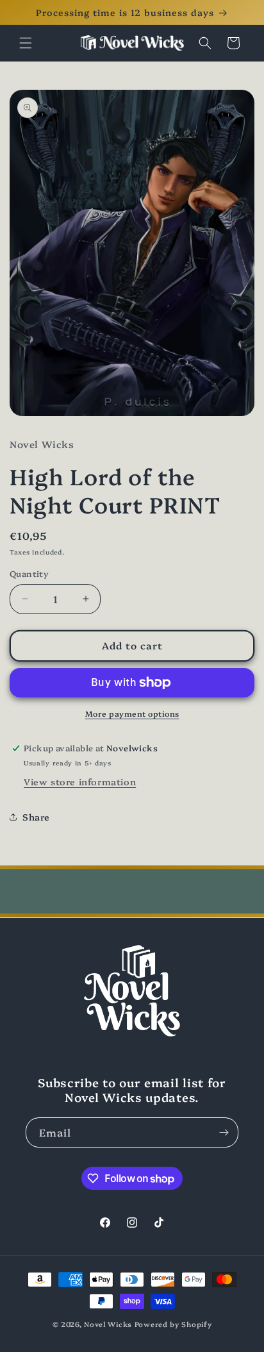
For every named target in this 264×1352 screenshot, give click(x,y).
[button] (26, 43)
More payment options (132, 713)
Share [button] (36, 816)
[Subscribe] (224, 1132)
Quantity (29, 573)
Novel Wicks (108, 1324)
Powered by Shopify (173, 1324)
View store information (80, 781)
